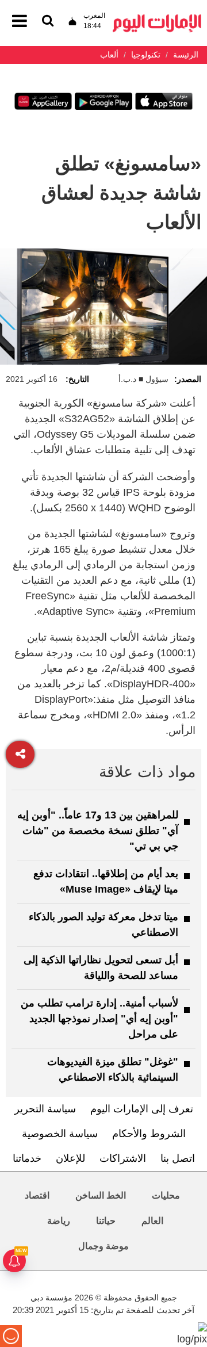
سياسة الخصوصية (60, 1133)
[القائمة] (47, 21)
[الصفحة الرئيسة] (157, 17)
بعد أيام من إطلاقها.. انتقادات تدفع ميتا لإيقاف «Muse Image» (105, 881)
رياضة (58, 1221)
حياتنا (106, 1221)
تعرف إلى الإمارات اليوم (141, 1109)
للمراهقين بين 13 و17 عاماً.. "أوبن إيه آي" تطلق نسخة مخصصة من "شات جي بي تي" (97, 830)
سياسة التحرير (45, 1109)
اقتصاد (37, 1195)
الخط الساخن (100, 1195)
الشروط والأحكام (149, 1133)
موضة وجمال (103, 1246)
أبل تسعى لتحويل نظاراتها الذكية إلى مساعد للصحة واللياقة (101, 967)
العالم (152, 1221)
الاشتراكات (122, 1158)
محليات (166, 1195)
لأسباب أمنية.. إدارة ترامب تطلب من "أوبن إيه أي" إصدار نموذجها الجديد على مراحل (99, 1018)
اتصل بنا (177, 1158)
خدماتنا (27, 1158)
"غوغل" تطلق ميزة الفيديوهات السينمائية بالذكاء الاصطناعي (112, 1069)
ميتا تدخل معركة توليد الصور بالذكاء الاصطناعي (103, 924)
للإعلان (70, 1158)
